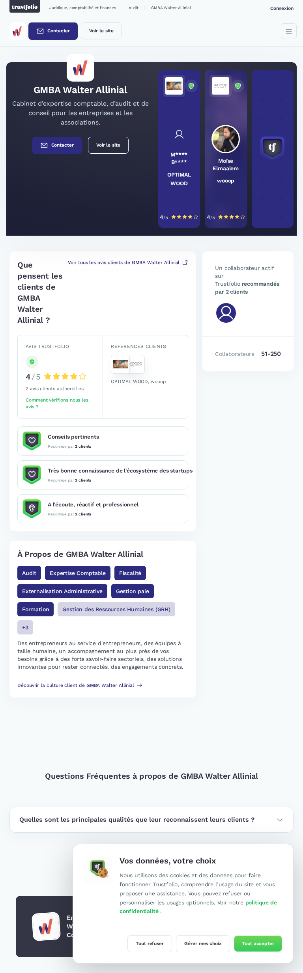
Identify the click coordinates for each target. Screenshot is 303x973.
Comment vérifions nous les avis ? (57, 403)
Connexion (282, 8)
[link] (179, 149)
